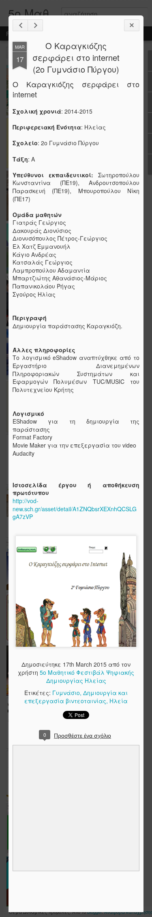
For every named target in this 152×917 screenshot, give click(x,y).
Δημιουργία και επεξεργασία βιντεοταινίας (76, 697)
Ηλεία (118, 701)
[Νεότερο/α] (20, 25)
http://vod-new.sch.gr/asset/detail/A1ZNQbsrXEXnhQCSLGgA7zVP (75, 509)
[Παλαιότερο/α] (35, 25)
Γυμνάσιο (66, 693)
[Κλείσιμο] (131, 25)
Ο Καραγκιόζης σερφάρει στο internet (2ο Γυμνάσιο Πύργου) (76, 57)
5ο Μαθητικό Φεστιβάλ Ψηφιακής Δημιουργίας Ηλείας (87, 676)
